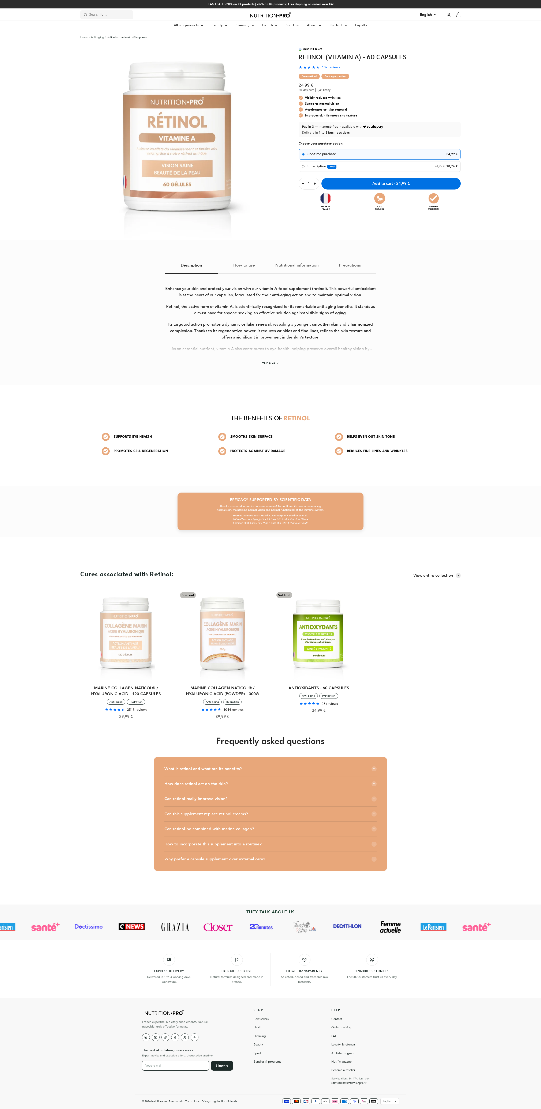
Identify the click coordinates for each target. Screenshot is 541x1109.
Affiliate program (342, 1053)
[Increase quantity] (315, 183)
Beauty (217, 25)
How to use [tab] (244, 265)
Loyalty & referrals (343, 1045)
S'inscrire (222, 1066)
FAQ (334, 1036)
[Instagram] (146, 1037)
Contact (336, 25)
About (312, 25)
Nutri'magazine (341, 1062)
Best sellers (261, 1019)
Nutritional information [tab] (297, 265)
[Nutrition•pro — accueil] (192, 1012)
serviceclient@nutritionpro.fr (348, 1083)
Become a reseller (343, 1070)
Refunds (232, 1101)
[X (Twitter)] (185, 1037)
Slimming (243, 25)
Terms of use (192, 1101)
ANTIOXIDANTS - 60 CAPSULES (318, 688)
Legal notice (218, 1101)
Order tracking (341, 1027)
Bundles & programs (267, 1062)
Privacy (206, 1101)
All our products (186, 25)
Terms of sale (176, 1101)
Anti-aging (97, 37)
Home (84, 37)
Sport (290, 25)
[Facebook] (175, 1037)
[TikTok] (165, 1037)
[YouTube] (156, 1037)
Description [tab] (191, 265)
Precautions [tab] (350, 265)
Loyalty (361, 25)
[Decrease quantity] (302, 183)
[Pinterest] (194, 1037)
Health (267, 25)
